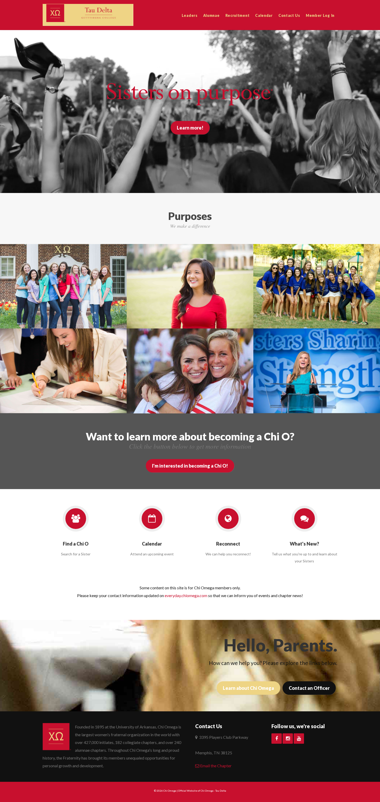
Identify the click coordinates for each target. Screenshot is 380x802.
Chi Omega (169, 790)
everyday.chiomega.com (186, 595)
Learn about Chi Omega (248, 688)
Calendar (264, 15)
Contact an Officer (309, 688)
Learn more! (190, 128)
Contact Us (289, 15)
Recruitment (237, 15)
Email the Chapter (215, 765)
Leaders (189, 15)
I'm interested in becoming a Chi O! (190, 466)
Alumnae (211, 15)
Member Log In (320, 15)
